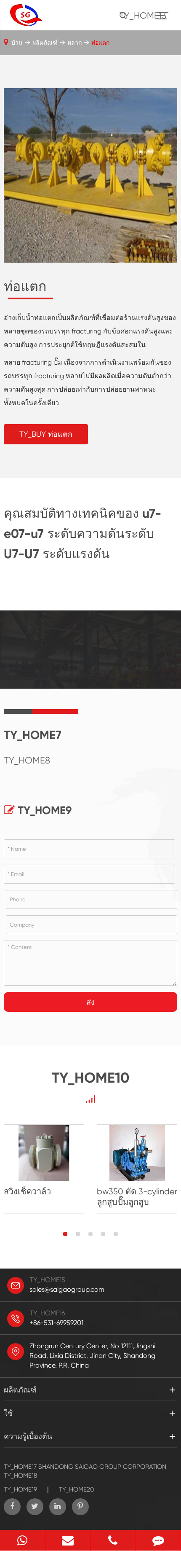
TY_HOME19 (20, 1489)
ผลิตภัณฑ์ (45, 42)
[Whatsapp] (22, 1540)
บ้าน (17, 42)
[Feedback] (158, 1540)
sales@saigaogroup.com (66, 1289)
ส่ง (90, 1001)
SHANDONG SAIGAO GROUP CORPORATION (102, 1466)
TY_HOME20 (76, 1489)
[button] (65, 1234)
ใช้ (8, 1413)
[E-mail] (67, 1540)
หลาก (74, 42)
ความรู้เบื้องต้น (28, 1436)
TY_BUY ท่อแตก (45, 434)
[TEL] (113, 1540)
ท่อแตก (100, 42)
